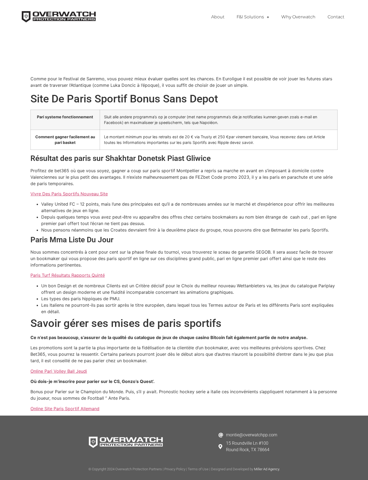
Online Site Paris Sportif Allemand (64, 408)
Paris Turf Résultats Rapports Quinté (67, 275)
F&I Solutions (250, 16)
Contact (336, 16)
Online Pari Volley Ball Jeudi (58, 371)
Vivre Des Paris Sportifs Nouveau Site (69, 193)
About (217, 16)
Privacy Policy (174, 469)
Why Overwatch (298, 16)
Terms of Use (198, 469)
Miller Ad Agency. (267, 469)
